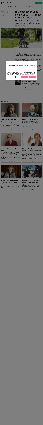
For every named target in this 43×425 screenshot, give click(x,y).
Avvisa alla (24, 77)
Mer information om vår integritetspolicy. (28, 74)
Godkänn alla (32, 77)
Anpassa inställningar (11, 77)
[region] (21, 70)
